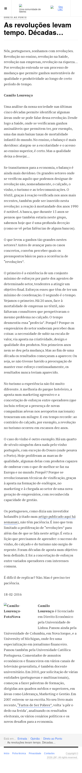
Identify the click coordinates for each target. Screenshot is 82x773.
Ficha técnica (19, 753)
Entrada (22, 738)
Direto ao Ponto (52, 738)
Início (6, 753)
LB (54, 757)
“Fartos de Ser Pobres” (34, 705)
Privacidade (35, 753)
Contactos (49, 753)
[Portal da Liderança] (20, 5)
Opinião (35, 738)
